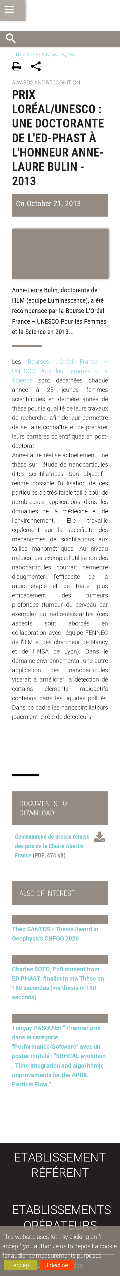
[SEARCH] (13, 39)
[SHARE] (38, 67)
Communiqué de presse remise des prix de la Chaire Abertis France (52, 845)
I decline (57, 1265)
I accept (20, 1265)
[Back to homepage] (60, 15)
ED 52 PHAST (27, 54)
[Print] (19, 67)
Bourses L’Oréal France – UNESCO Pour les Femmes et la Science (60, 370)
